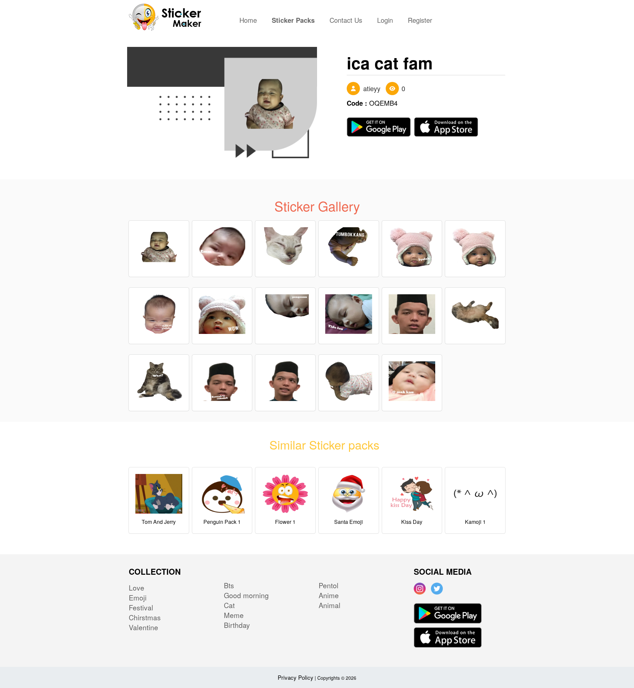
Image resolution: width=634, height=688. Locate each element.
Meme (234, 615)
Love (136, 588)
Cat (229, 605)
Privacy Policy (295, 677)
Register (420, 21)
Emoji (138, 597)
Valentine (143, 627)
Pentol (328, 585)
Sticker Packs (293, 21)
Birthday (237, 625)
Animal (329, 605)
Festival (141, 607)
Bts (229, 585)
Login (385, 21)
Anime (329, 595)
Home (249, 21)
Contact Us (346, 21)
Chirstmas (145, 617)
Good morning (246, 595)
